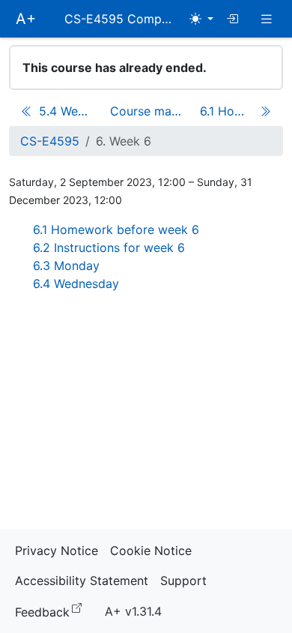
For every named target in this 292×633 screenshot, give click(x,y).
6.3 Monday (66, 265)
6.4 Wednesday (76, 283)
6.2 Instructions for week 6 (109, 247)
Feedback (51, 611)
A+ (26, 19)
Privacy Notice (56, 550)
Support (183, 580)
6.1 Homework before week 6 (116, 229)
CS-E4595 (49, 141)
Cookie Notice (151, 550)
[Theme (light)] (201, 18)
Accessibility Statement (81, 580)
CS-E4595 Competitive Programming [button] (123, 18)
